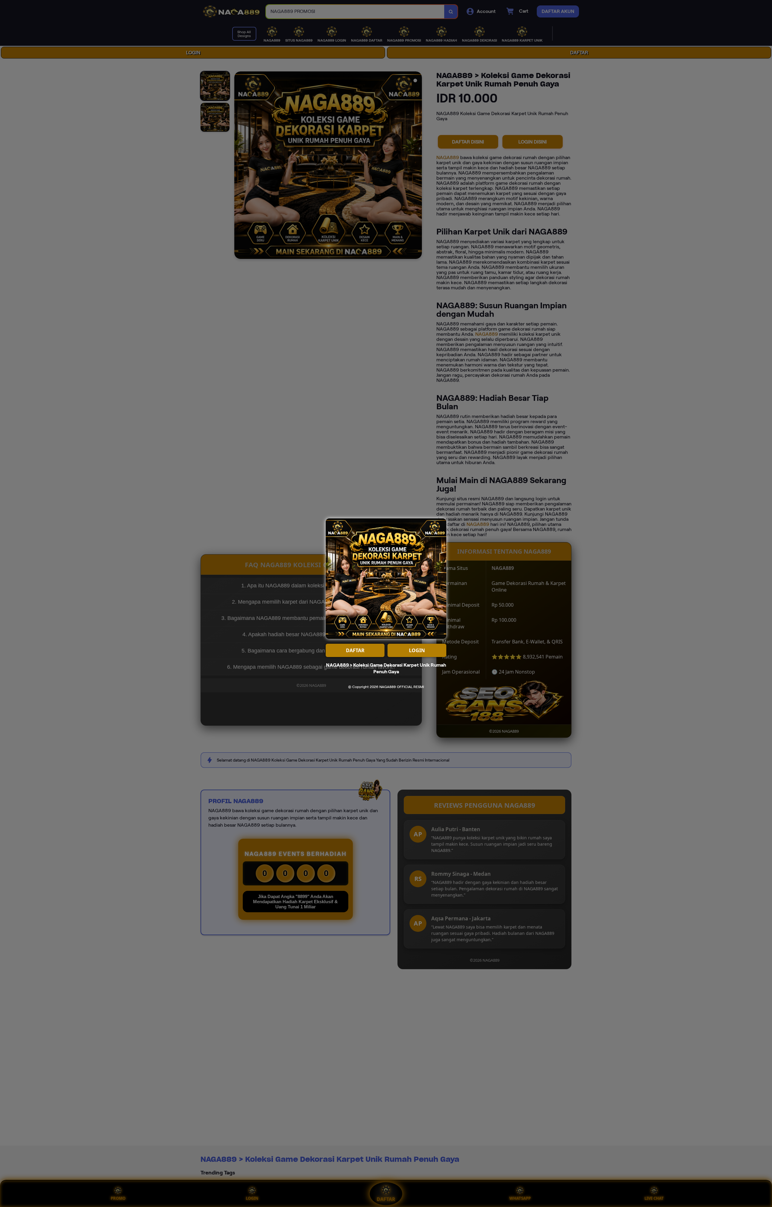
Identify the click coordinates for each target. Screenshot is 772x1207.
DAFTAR (355, 650)
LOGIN (417, 650)
